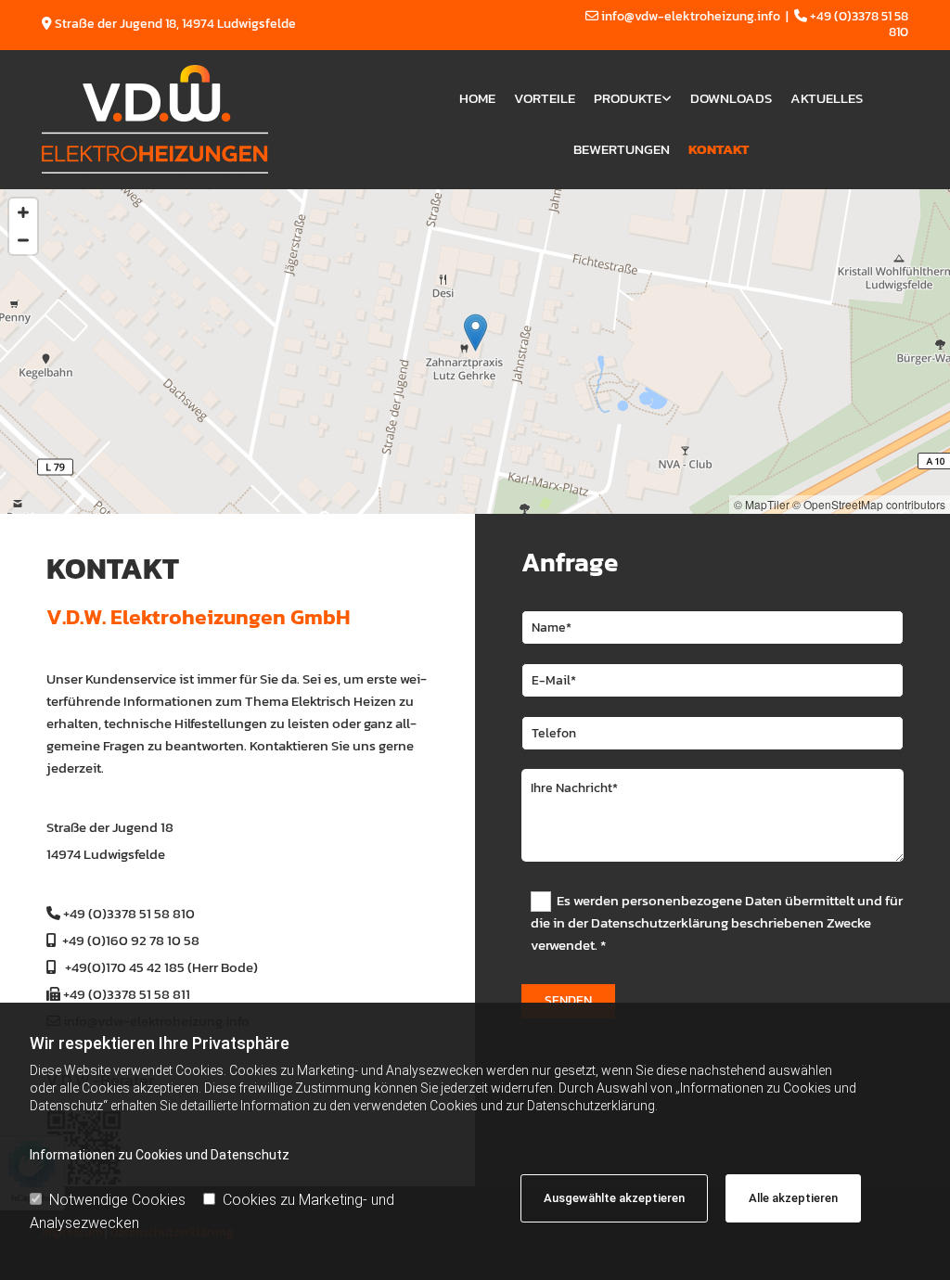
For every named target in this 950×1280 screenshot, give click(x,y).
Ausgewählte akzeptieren (614, 1198)
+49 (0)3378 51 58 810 (129, 913)
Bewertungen (621, 149)
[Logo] (214, 119)
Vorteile (544, 98)
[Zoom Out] (23, 240)
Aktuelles (826, 98)
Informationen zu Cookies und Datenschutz (159, 1154)
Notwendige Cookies (117, 1200)
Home (477, 98)
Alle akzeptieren (793, 1198)
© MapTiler (762, 504)
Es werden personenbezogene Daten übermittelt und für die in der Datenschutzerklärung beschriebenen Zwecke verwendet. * (717, 922)
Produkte (627, 98)
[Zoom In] (23, 212)
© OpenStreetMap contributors (868, 504)
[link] (632, 94)
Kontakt (718, 149)
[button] (475, 333)
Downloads (731, 98)
